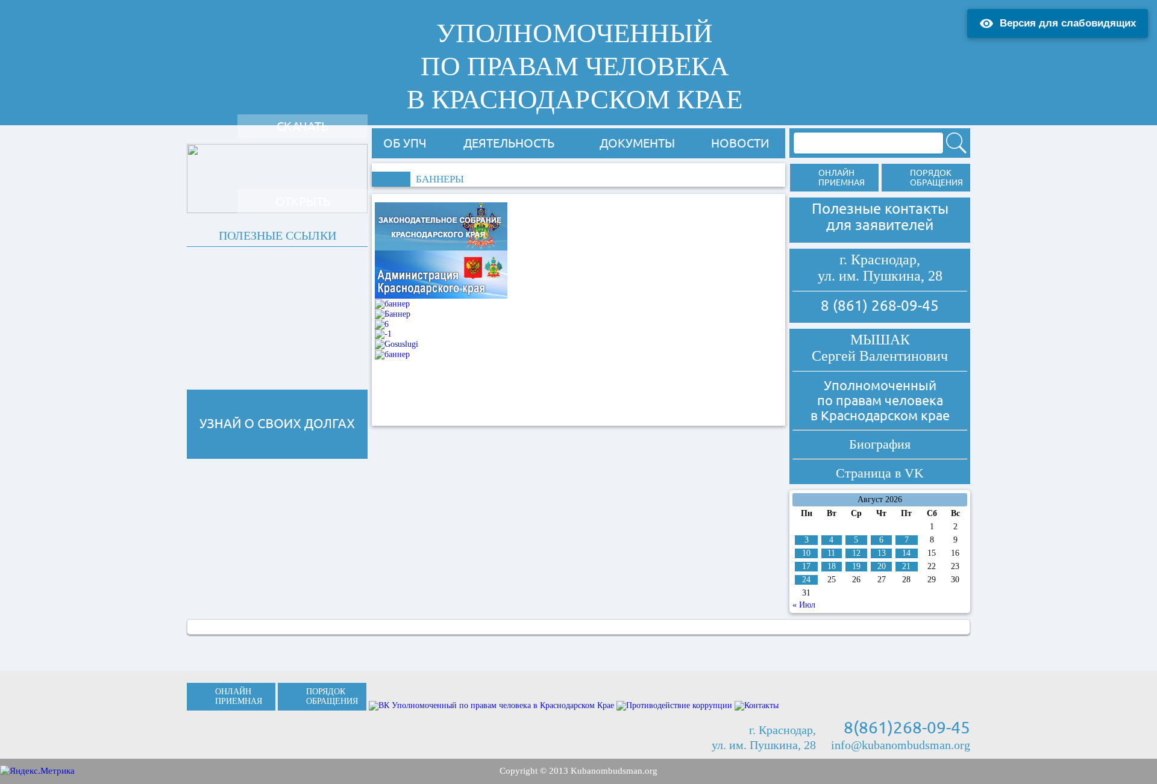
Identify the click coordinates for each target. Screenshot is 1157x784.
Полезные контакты (880, 209)
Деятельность (508, 143)
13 (881, 553)
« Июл (803, 604)
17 (806, 566)
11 (831, 553)
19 (856, 566)
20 (881, 566)
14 (906, 553)
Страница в (880, 473)
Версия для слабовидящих (1068, 23)
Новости (740, 143)
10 (806, 553)
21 (906, 566)
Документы (637, 143)
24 (806, 579)
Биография (880, 444)
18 (831, 566)
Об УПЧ (405, 143)
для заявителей (879, 225)
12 (856, 553)
